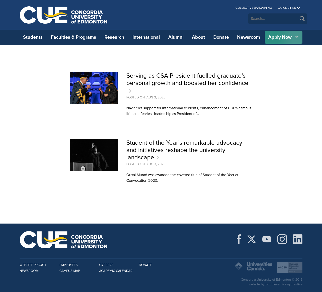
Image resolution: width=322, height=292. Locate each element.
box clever (273, 284)
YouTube (266, 239)
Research (114, 37)
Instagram (282, 239)
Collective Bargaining (253, 8)
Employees (68, 265)
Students (33, 37)
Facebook (239, 239)
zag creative (293, 284)
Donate (221, 37)
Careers (106, 265)
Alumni (176, 37)
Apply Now (280, 37)
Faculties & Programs (73, 37)
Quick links (287, 8)
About (198, 37)
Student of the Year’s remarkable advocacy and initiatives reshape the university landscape (184, 150)
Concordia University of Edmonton (64, 15)
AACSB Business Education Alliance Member (289, 267)
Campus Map (69, 271)
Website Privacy (33, 265)
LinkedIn (297, 239)
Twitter (251, 239)
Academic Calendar (115, 271)
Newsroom (248, 37)
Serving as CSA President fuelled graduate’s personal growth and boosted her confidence (187, 79)
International (146, 37)
